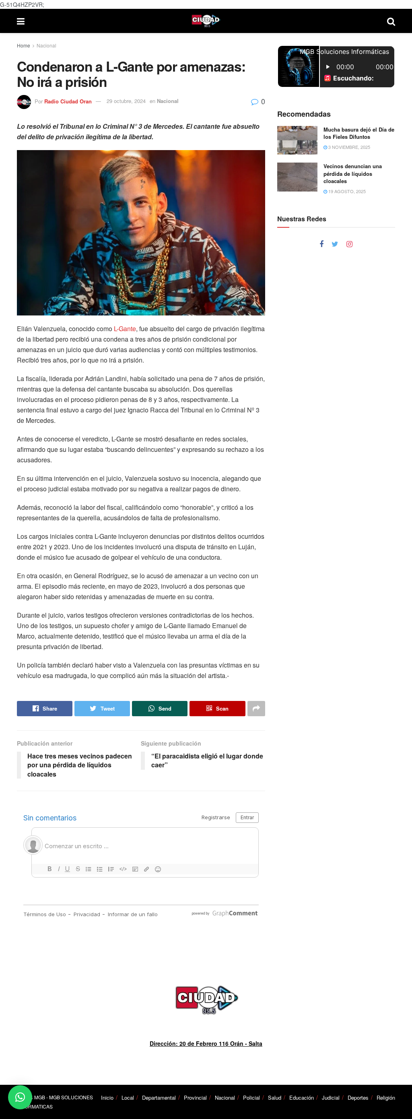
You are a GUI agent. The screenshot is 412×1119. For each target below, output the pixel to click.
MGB (39, 1097)
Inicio (107, 1097)
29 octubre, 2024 (126, 101)
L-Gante (125, 328)
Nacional (46, 45)
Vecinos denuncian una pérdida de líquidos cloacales (352, 173)
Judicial (331, 1097)
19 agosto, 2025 (346, 191)
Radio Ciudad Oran (68, 101)
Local (128, 1097)
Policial (251, 1097)
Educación (301, 1097)
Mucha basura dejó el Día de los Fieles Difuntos (358, 133)
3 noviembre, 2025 (348, 147)
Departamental (159, 1097)
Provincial (195, 1097)
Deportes (358, 1097)
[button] (20, 1097)
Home (23, 45)
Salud (274, 1097)
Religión (386, 1097)
